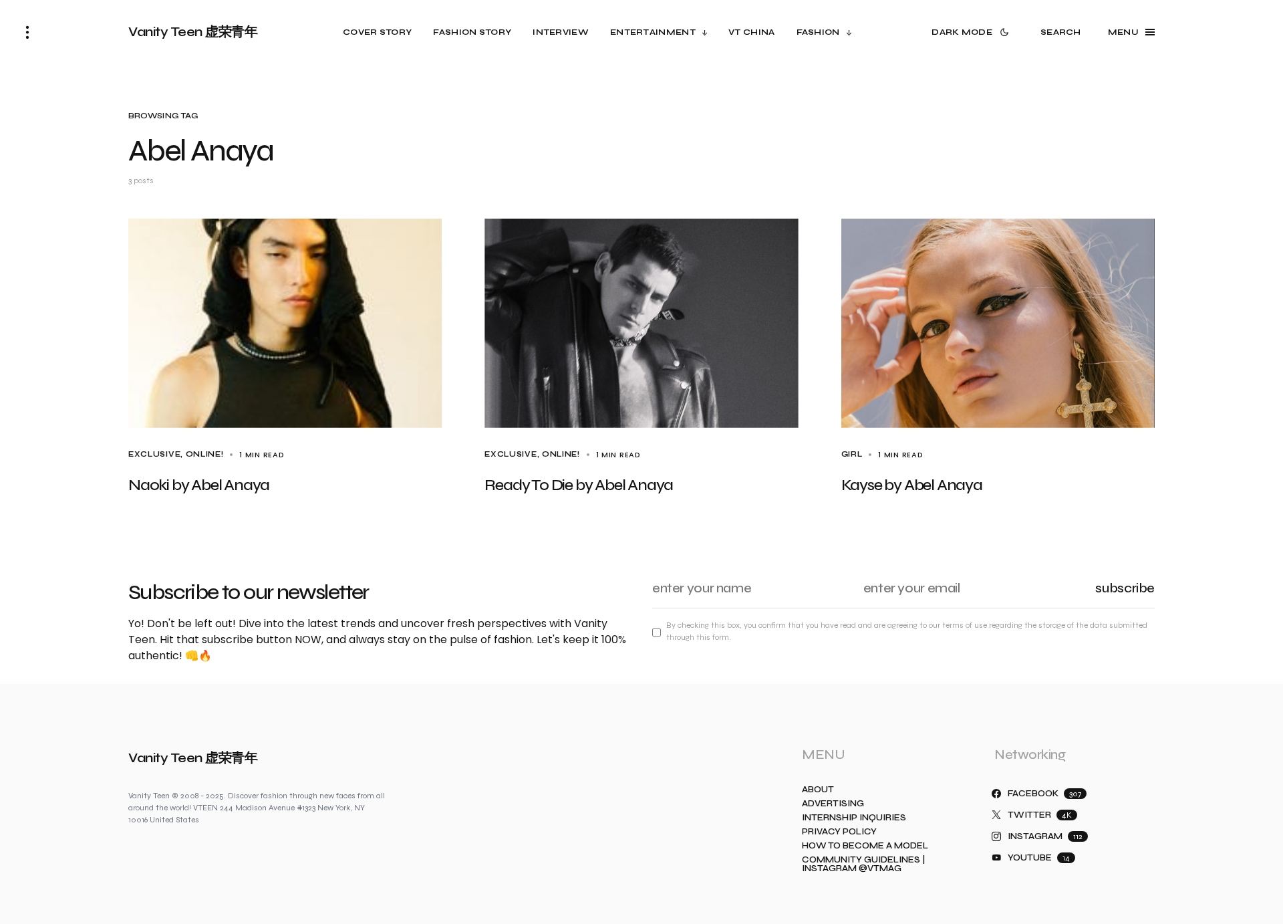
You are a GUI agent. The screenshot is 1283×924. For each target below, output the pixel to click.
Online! (205, 454)
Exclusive (154, 454)
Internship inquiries (854, 818)
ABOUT (818, 790)
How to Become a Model (865, 846)
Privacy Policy (839, 832)
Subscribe (1125, 588)
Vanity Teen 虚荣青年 (192, 31)
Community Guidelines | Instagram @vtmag (863, 864)
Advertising (833, 804)
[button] (27, 32)
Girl (852, 454)
